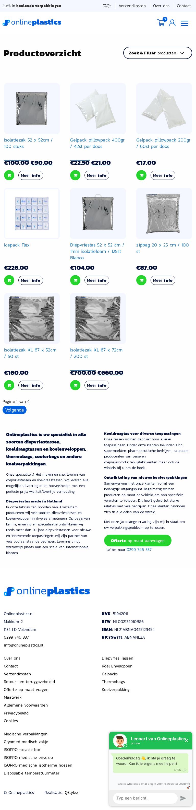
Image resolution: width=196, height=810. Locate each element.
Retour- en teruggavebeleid (29, 681)
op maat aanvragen (138, 540)
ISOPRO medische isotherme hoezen (38, 765)
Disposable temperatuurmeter (31, 773)
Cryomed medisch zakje (26, 741)
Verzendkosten (132, 6)
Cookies (11, 721)
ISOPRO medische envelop (28, 757)
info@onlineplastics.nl (23, 645)
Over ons (161, 6)
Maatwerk (12, 697)
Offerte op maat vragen (26, 689)
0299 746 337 (139, 549)
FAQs (107, 6)
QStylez (71, 792)
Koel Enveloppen (117, 666)
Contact (184, 6)
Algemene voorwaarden (26, 705)
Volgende (14, 409)
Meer (31, 175)
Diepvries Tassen (117, 658)
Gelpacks (110, 674)
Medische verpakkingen (25, 734)
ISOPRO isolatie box (22, 749)
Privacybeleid (16, 713)
